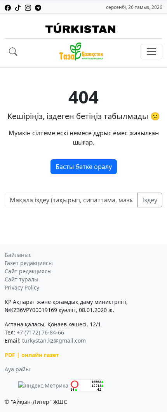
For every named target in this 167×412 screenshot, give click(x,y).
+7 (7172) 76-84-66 (40, 332)
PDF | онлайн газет (32, 355)
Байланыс (18, 255)
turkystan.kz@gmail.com (54, 340)
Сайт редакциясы (28, 271)
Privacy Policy (22, 287)
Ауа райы (17, 369)
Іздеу (149, 200)
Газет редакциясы (29, 263)
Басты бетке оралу (84, 166)
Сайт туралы (21, 279)
